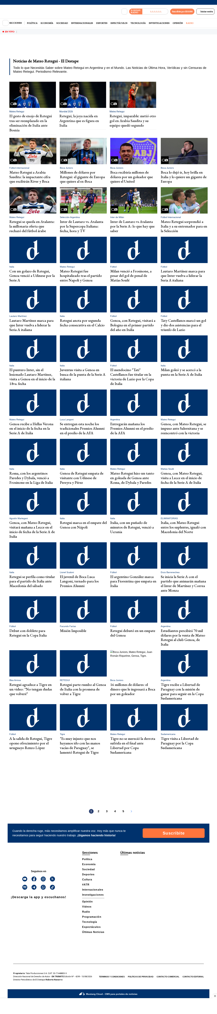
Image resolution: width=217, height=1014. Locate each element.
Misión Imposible (73, 630)
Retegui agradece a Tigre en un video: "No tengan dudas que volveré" (30, 689)
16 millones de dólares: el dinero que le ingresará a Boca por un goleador (132, 689)
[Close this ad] (215, 996)
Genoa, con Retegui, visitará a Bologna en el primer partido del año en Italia (132, 325)
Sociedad (62, 23)
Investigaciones (159, 23)
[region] (108, 48)
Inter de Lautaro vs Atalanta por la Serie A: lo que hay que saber (132, 226)
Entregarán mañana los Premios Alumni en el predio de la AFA (131, 428)
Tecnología (138, 23)
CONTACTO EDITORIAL (193, 977)
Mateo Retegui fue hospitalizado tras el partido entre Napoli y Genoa (81, 276)
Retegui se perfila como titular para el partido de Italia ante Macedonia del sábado (32, 581)
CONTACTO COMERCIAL (168, 977)
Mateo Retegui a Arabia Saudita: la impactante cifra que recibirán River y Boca (29, 177)
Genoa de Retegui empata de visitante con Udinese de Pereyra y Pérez (81, 478)
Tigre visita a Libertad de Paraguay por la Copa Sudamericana (180, 743)
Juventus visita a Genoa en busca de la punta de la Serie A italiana (82, 374)
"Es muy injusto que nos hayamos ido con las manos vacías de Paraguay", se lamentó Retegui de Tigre (80, 745)
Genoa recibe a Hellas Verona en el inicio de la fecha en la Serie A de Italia (31, 428)
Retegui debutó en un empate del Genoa (132, 633)
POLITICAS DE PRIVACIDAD (140, 977)
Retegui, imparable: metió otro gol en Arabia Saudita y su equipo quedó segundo (133, 121)
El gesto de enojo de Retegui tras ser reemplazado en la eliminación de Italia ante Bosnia (30, 123)
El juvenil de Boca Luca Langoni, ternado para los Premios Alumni (79, 581)
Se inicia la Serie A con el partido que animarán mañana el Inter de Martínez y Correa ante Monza (183, 583)
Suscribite (174, 833)
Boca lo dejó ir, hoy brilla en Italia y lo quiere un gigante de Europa (184, 177)
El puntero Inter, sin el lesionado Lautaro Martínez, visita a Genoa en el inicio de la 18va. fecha (32, 376)
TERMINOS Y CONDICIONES (112, 977)
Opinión (178, 23)
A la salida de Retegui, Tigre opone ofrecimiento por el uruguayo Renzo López (30, 743)
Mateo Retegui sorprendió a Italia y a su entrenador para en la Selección (184, 226)
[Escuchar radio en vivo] (155, 11)
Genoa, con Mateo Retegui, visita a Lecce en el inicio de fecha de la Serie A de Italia (182, 478)
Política (32, 23)
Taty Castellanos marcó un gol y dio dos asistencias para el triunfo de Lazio (183, 325)
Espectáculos (119, 23)
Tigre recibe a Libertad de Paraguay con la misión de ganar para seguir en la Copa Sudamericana (182, 691)
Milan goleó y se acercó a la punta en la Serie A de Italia (181, 372)
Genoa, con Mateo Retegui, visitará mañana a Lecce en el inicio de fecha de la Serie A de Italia (32, 529)
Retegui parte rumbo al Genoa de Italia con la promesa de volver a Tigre (83, 689)
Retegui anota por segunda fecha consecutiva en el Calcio (82, 322)
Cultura (87, 879)
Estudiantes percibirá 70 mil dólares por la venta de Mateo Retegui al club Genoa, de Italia (183, 637)
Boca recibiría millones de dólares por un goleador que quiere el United (131, 177)
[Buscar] (124, 11)
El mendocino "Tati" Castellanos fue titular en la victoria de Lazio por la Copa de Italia (132, 376)
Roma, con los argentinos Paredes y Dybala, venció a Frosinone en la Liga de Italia (31, 478)
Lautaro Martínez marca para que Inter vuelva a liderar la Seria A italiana (183, 276)
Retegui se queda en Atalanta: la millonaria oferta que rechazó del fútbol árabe (32, 226)
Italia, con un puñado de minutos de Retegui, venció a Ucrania (132, 527)
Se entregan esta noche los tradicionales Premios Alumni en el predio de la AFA (82, 428)
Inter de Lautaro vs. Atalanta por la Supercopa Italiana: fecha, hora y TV (81, 226)
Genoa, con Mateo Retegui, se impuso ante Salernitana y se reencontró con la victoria (183, 428)
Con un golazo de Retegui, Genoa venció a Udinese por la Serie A (32, 276)
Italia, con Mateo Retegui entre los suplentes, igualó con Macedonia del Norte (183, 527)
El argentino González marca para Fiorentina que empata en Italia (133, 581)
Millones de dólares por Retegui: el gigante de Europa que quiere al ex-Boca (82, 177)
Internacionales (82, 23)
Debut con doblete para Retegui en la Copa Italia (28, 633)
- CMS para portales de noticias (111, 994)
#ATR (85, 884)
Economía (47, 23)
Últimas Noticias (93, 932)
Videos (87, 906)
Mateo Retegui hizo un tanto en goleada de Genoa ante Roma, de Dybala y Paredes (132, 478)
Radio (189, 23)
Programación (91, 916)
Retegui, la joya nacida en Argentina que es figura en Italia (79, 121)
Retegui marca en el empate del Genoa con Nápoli (83, 525)
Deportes (101, 23)
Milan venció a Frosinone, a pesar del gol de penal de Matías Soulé (131, 276)
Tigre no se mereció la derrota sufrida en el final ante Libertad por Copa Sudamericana (132, 745)
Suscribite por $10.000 (182, 11)
